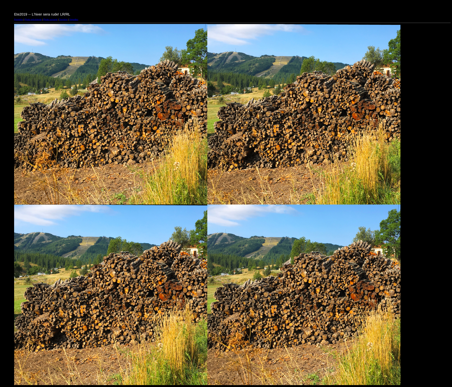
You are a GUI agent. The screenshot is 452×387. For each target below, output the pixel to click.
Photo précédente (33, 19)
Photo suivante (50, 19)
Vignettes (73, 19)
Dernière (63, 19)
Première (18, 19)
